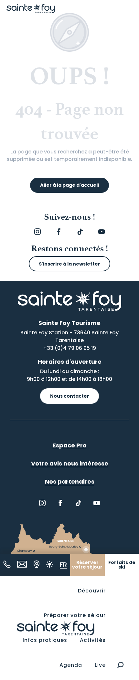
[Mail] (22, 564)
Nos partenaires (69, 481)
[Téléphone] (7, 564)
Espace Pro (70, 445)
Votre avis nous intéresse (69, 463)
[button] (120, 665)
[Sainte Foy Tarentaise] (55, 627)
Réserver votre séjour (87, 564)
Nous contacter (69, 396)
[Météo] (49, 564)
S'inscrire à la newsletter (69, 264)
